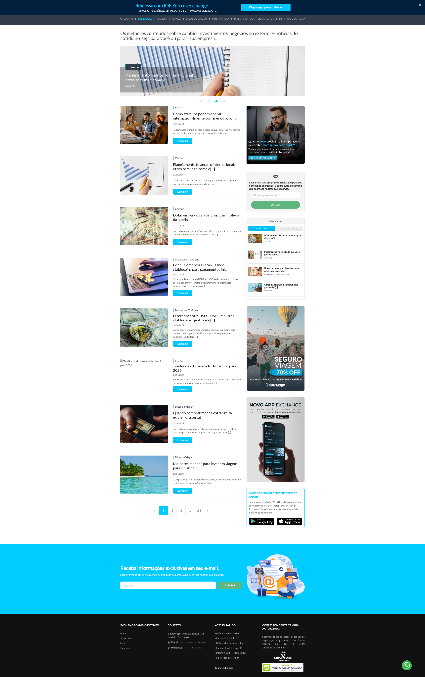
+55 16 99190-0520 (193, 647)
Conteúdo (261, 228)
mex (176, 19)
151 (198, 510)
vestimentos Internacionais (254, 19)
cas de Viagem (196, 19)
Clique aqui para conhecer (265, 7)
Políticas (229, 667)
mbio (162, 19)
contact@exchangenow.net (193, 642)
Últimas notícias (289, 228)
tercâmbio (220, 19)
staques (145, 19)
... (190, 510)
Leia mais (182, 140)
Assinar (275, 204)
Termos (219, 667)
